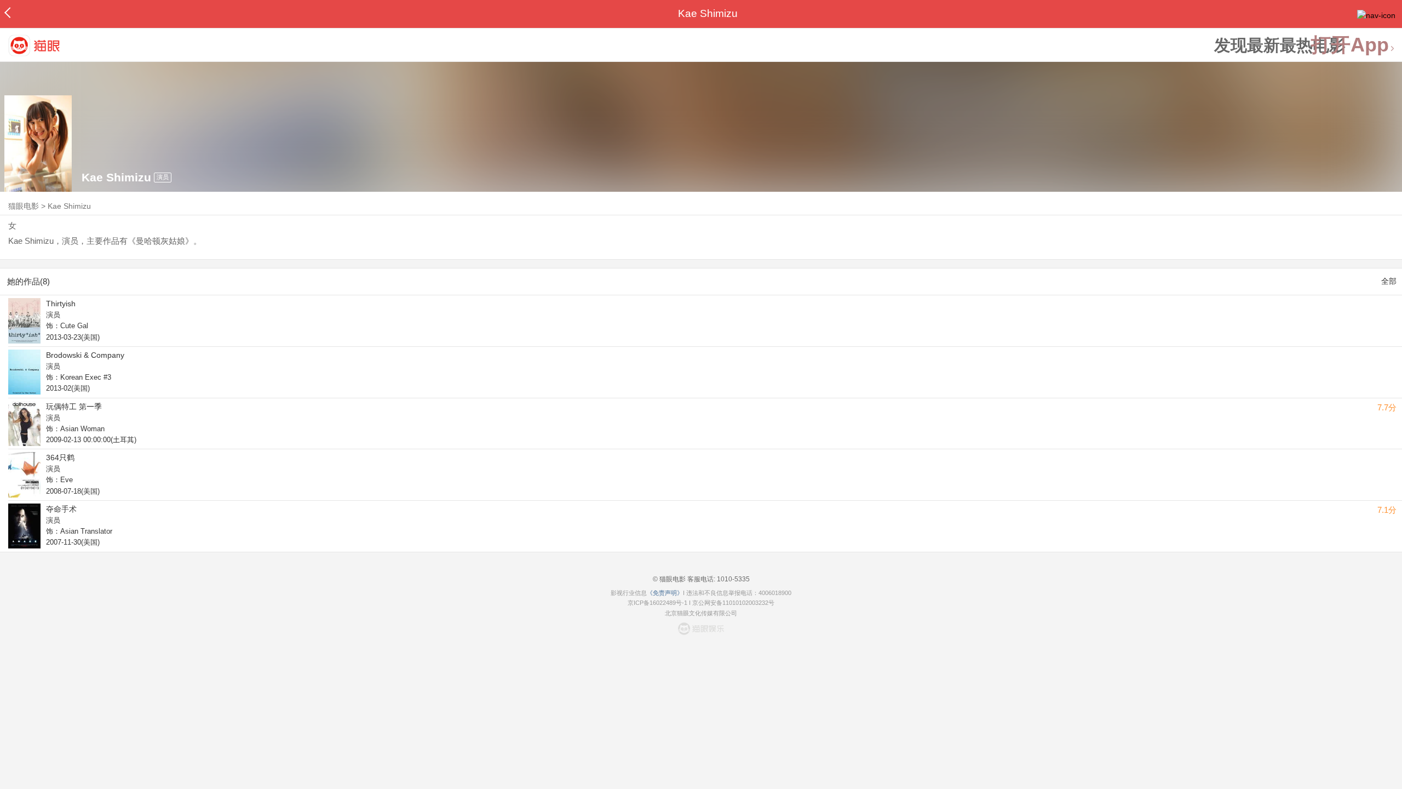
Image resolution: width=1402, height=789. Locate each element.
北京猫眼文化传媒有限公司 (701, 613)
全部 (1389, 281)
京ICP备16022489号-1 (657, 602)
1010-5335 (732, 579)
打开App (1350, 45)
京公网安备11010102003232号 (733, 602)
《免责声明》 (665, 593)
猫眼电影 (23, 206)
